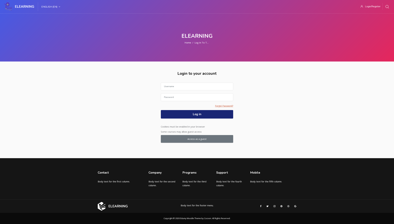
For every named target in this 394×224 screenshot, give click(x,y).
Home (188, 42)
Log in (197, 114)
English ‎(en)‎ (49, 6)
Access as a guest (197, 138)
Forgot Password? (224, 105)
